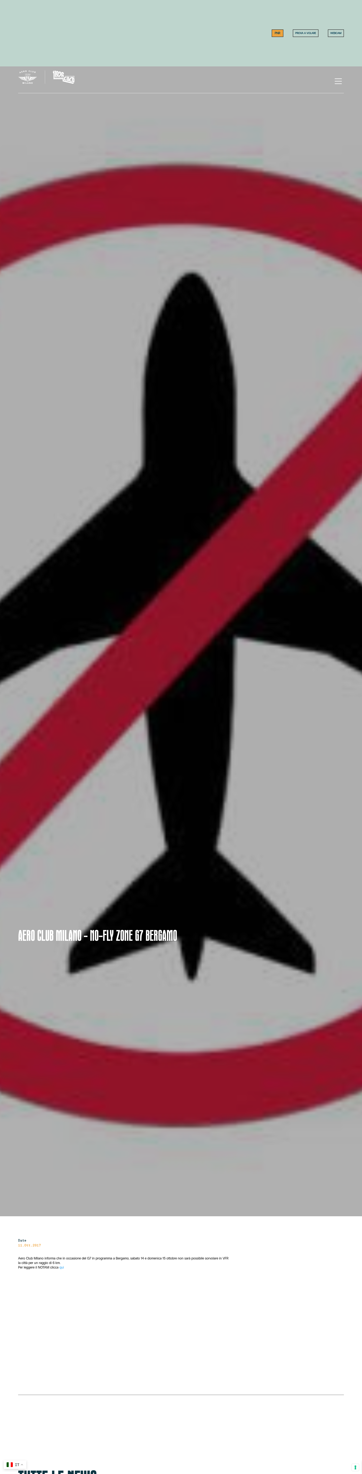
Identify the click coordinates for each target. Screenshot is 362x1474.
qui (61, 1267)
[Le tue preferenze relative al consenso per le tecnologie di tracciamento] (355, 1467)
